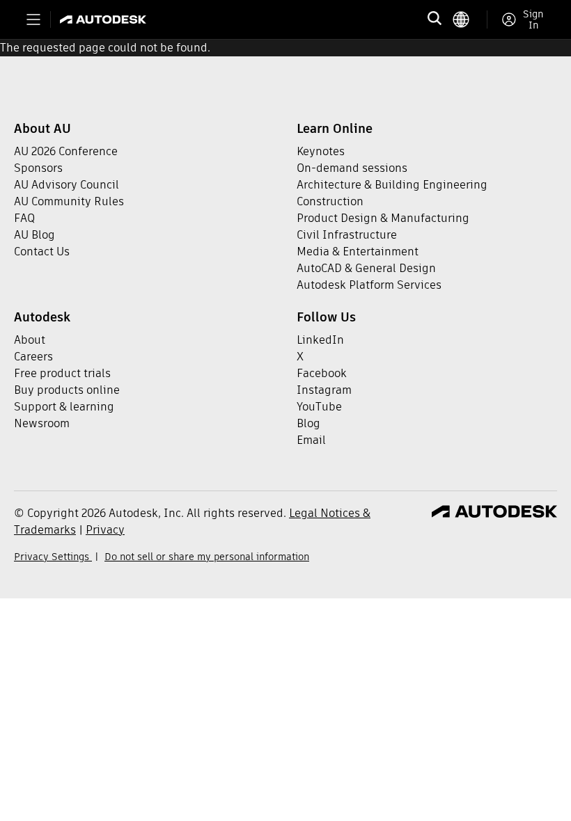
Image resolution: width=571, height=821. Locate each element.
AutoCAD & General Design (366, 268)
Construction (330, 201)
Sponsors (38, 168)
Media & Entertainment (358, 252)
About (29, 340)
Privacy (105, 530)
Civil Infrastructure (347, 235)
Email (311, 440)
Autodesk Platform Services (369, 285)
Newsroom (42, 423)
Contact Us (42, 252)
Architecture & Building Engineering (392, 185)
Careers (33, 357)
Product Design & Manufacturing (383, 218)
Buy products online (67, 390)
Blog (308, 423)
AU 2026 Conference (66, 151)
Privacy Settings (53, 557)
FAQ (24, 218)
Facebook (322, 373)
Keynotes (321, 151)
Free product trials (62, 373)
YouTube (319, 407)
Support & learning (64, 407)
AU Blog (34, 235)
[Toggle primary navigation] (33, 19)
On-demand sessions (352, 168)
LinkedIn (320, 340)
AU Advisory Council (66, 185)
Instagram (324, 390)
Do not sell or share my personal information (206, 557)
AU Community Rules (69, 201)
